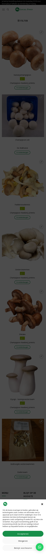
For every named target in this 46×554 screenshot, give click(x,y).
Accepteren (23, 533)
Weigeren (23, 541)
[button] (42, 504)
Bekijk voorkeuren (23, 548)
